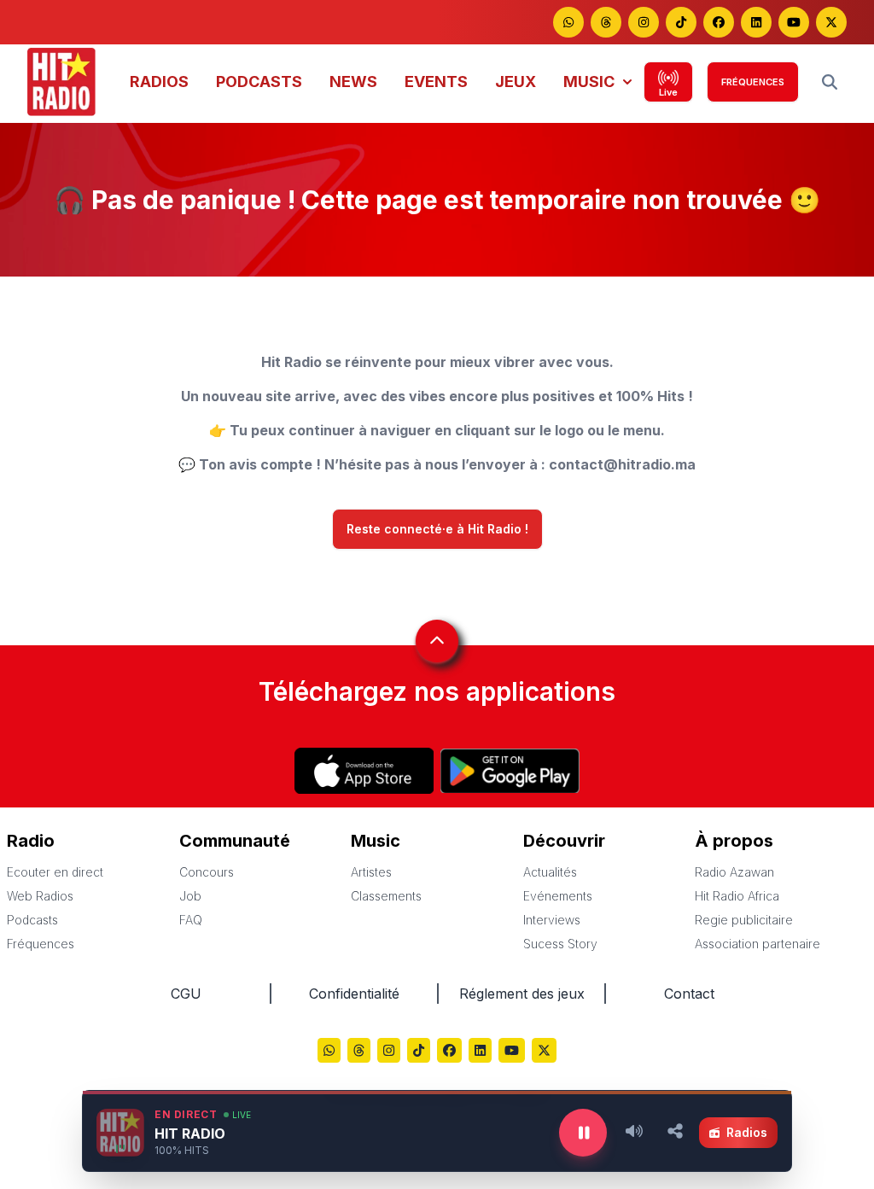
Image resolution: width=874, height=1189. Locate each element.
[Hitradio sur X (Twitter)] (544, 1052)
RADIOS (159, 81)
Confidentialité (354, 993)
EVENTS (436, 81)
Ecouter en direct (55, 872)
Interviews (551, 919)
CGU (186, 993)
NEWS (353, 81)
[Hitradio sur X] (831, 22)
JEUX (515, 81)
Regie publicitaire (744, 919)
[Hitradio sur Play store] (510, 771)
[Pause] (583, 1133)
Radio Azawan (734, 872)
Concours (206, 872)
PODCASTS (259, 81)
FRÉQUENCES (752, 82)
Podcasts (32, 919)
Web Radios (40, 896)
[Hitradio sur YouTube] (793, 22)
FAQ (190, 919)
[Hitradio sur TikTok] (681, 22)
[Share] (675, 1132)
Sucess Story (560, 943)
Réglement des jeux (522, 993)
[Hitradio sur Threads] (606, 22)
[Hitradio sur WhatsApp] (568, 22)
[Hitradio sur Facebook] (718, 22)
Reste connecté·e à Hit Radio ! (437, 529)
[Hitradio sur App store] (364, 771)
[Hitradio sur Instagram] (643, 22)
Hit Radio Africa (737, 896)
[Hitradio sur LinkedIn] (756, 22)
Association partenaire (757, 943)
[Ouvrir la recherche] (830, 82)
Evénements (557, 896)
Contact (689, 993)
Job (190, 896)
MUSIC (589, 81)
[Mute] (634, 1132)
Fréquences (40, 943)
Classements (386, 896)
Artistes (371, 872)
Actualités (550, 872)
